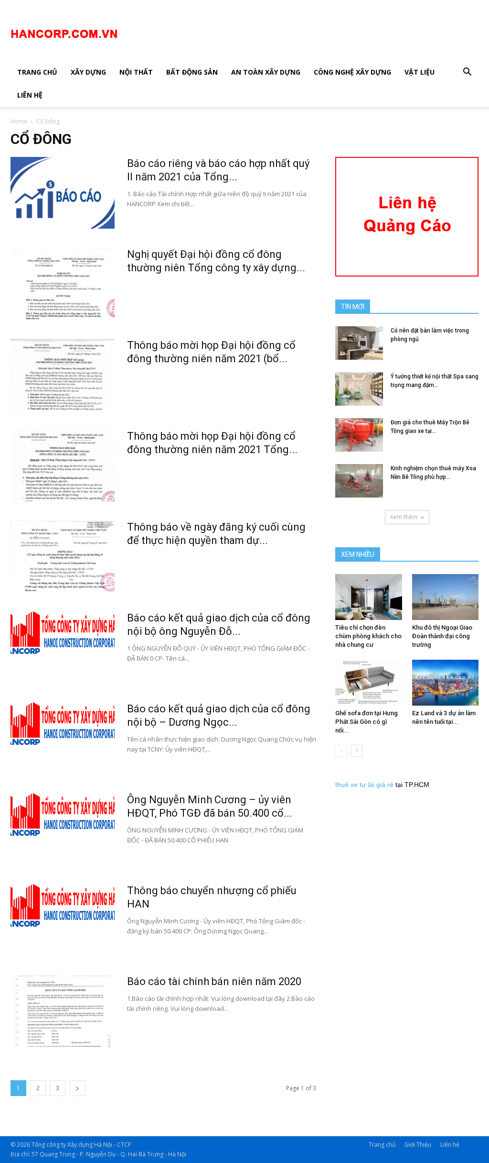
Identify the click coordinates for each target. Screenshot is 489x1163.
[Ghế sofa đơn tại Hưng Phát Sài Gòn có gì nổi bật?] (368, 683)
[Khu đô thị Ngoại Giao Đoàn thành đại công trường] (445, 597)
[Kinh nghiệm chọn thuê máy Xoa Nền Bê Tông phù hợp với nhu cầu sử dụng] (359, 481)
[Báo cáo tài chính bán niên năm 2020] (63, 1011)
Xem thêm (403, 517)
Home (19, 121)
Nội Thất (136, 72)
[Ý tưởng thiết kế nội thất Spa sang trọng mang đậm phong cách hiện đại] (359, 389)
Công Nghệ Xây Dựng (352, 72)
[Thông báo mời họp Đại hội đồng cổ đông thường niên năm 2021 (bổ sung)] (63, 374)
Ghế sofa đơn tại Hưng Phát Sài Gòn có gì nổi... (366, 721)
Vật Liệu (419, 72)
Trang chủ (37, 72)
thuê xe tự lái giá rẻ (364, 784)
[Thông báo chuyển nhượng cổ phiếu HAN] (63, 905)
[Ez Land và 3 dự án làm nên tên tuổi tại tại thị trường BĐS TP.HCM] (445, 683)
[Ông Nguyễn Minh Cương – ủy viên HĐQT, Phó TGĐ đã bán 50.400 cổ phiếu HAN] (63, 814)
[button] (467, 73)
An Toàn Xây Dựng (265, 72)
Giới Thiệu (417, 1145)
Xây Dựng (88, 72)
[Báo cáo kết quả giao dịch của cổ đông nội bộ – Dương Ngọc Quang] (63, 723)
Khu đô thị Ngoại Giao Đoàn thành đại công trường (442, 636)
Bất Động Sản (192, 72)
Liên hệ (30, 95)
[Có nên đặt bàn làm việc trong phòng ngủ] (359, 343)
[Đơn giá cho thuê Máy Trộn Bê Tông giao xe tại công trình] (359, 435)
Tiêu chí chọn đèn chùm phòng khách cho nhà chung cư (368, 636)
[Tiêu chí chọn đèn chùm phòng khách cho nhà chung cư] (368, 597)
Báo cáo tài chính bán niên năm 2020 (214, 981)
